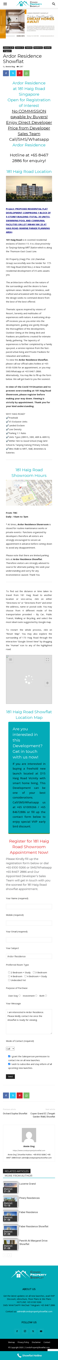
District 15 (19, 48)
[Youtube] (41, 1331)
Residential (38, 48)
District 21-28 (8, 1190)
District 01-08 (8, 1218)
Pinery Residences (29, 1197)
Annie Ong (10, 66)
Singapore (7, 51)
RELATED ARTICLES (17, 1171)
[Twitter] (13, 73)
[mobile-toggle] (5, 4)
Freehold (29, 48)
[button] (54, 4)
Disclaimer (36, 1342)
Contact (47, 1342)
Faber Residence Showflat (33, 1226)
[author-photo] (29, 1142)
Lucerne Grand (27, 1183)
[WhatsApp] (26, 73)
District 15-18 (8, 48)
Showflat (47, 48)
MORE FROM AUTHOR (18, 1175)
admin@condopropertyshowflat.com (34, 1311)
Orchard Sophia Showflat (15, 1113)
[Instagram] (25, 1331)
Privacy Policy (23, 1342)
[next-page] (9, 1255)
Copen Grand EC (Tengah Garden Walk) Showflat (42, 1115)
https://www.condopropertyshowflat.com (29, 1150)
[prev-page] (5, 1255)
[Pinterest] (20, 73)
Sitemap (11, 1342)
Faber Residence (28, 1212)
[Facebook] (6, 73)
